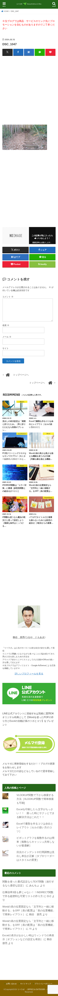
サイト (5, 348)
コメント (7, 296)
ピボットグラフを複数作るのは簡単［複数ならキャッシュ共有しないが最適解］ (35, 841)
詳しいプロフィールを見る (29, 673)
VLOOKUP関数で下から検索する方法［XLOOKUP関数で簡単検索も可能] (35, 799)
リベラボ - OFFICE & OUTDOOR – (31, 989)
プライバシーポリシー (43, 984)
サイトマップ (25, 984)
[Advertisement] (29, 88)
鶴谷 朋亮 (35, 914)
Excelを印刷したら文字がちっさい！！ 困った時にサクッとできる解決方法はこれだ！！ (35, 813)
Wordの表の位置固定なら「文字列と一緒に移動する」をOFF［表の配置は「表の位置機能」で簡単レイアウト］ (28, 910)
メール (6, 337)
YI (30, 928)
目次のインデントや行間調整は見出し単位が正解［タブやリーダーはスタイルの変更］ (35, 856)
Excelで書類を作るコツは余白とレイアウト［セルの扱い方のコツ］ (35, 827)
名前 (5, 325)
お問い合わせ (11, 984)
